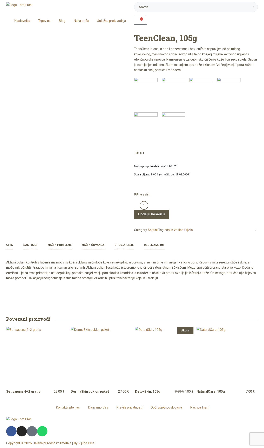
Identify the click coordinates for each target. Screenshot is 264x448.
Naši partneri (199, 407)
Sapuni (153, 230)
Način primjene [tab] (60, 245)
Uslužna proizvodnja (111, 21)
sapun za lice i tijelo (178, 230)
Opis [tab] (9, 245)
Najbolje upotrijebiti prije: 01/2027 (156, 166)
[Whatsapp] (42, 431)
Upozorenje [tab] (124, 245)
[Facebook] (11, 431)
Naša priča (81, 21)
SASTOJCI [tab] (30, 245)
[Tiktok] (32, 431)
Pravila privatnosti (129, 407)
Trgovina (44, 21)
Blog (62, 21)
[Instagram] (21, 431)
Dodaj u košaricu (151, 214)
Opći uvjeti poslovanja (166, 407)
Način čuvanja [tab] (93, 245)
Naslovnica (22, 21)
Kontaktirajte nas (68, 407)
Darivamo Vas (98, 407)
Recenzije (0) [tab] (154, 245)
